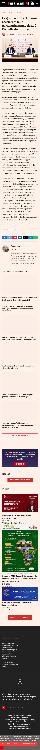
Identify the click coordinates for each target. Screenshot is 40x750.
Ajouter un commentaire (20, 435)
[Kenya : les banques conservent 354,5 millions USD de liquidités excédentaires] (20, 325)
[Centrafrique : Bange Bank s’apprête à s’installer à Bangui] (20, 353)
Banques (30, 34)
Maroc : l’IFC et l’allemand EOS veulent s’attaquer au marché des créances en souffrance (18, 308)
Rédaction (12, 34)
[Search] (37, 3)
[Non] (1, 747)
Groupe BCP (7, 229)
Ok (3, 743)
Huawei (16, 229)
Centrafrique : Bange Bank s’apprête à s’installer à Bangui (18, 367)
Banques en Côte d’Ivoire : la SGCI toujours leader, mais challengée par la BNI (19, 299)
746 (18, 707)
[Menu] (3, 3)
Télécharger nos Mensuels (20, 480)
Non (8, 743)
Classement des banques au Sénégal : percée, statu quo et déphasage (17, 396)
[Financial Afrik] (21, 3)
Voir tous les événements (20, 617)
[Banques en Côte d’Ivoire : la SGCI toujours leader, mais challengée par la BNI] (20, 285)
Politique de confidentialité (24, 743)
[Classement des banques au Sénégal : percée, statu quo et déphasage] (20, 382)
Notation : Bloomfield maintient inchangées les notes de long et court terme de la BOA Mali (17, 425)
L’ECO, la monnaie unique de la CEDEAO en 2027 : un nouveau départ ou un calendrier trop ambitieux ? (19, 696)
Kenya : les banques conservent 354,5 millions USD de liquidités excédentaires (19, 338)
